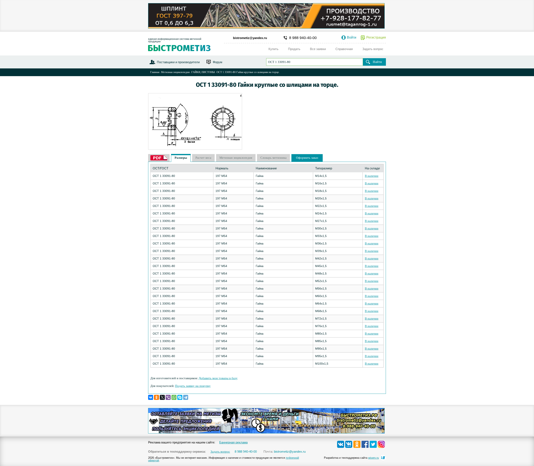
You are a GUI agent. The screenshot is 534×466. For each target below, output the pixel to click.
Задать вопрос (220, 451)
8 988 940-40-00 (303, 38)
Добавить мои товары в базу (218, 378)
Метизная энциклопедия (175, 72)
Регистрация (376, 37)
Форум (217, 62)
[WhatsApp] (173, 397)
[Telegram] (185, 397)
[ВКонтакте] (150, 397)
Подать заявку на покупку (193, 386)
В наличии (371, 176)
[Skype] (179, 397)
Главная (154, 72)
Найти (377, 62)
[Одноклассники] (156, 397)
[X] (162, 397)
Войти (351, 37)
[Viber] (168, 397)
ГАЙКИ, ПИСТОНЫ (203, 72)
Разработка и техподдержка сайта (351, 457)
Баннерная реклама (233, 442)
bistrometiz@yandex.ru (250, 37)
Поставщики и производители (178, 62)
